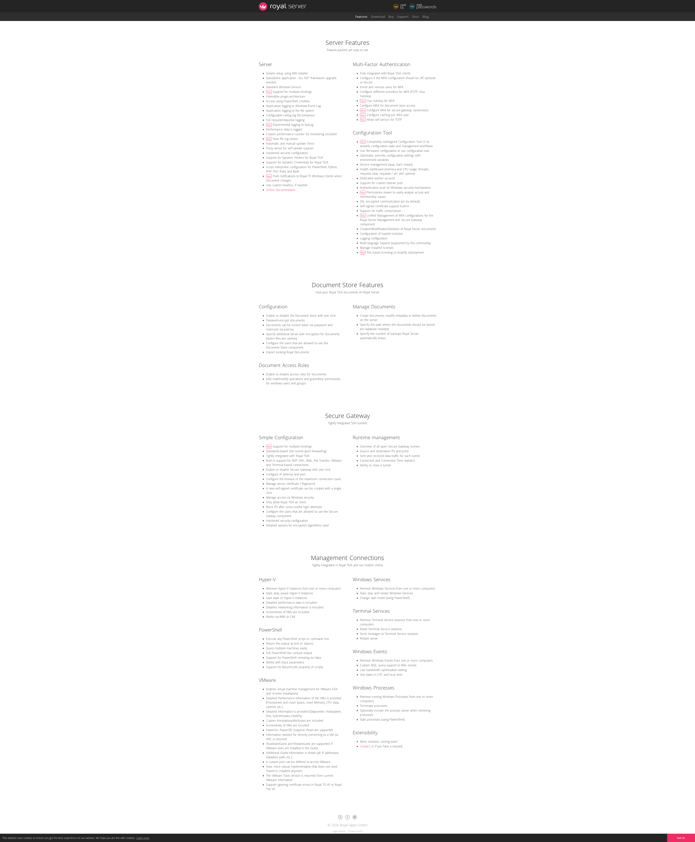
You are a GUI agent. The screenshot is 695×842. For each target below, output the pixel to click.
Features (361, 17)
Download (378, 17)
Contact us (367, 746)
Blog (426, 17)
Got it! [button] (681, 838)
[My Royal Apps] (434, 16)
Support (402, 17)
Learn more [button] (142, 838)
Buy (391, 17)
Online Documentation (280, 190)
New (269, 92)
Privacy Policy (355, 831)
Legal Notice (339, 831)
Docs (415, 17)
